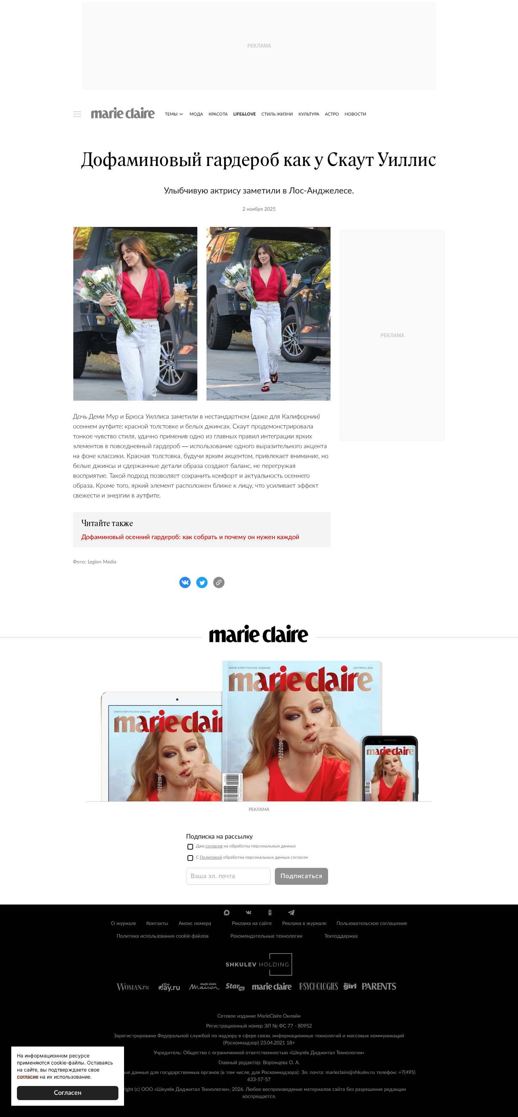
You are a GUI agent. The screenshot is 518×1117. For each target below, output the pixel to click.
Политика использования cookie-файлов (163, 936)
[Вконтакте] (248, 912)
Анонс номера (195, 923)
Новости (355, 114)
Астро (332, 114)
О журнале (123, 923)
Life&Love (244, 114)
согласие (214, 846)
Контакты (157, 923)
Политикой (211, 857)
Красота (218, 114)
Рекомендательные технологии (266, 936)
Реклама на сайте (252, 923)
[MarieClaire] (123, 113)
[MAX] (226, 912)
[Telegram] (291, 912)
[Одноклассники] (269, 912)
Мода (196, 114)
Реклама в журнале (304, 923)
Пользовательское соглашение (372, 923)
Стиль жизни (277, 114)
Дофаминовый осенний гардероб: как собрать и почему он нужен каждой (190, 537)
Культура (308, 114)
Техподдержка (341, 936)
